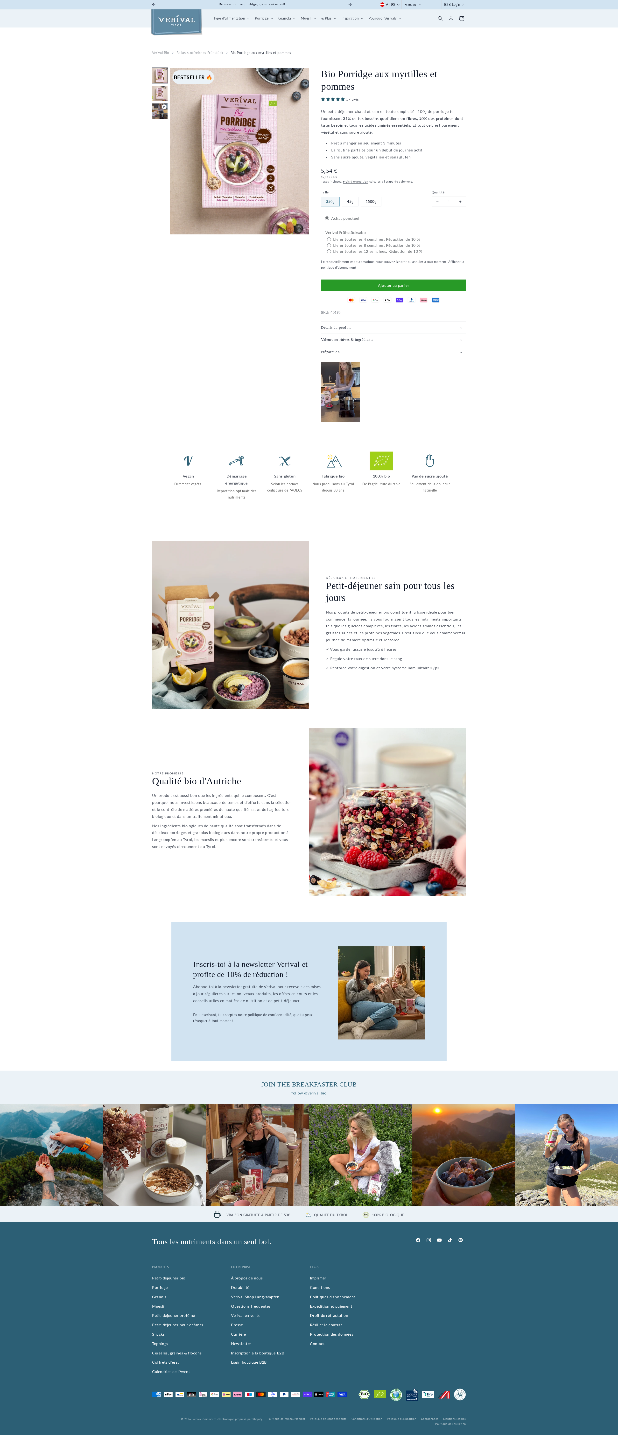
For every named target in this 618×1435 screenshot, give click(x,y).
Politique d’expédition (401, 1418)
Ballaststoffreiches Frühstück (199, 53)
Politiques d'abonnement (332, 1296)
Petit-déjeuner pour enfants (177, 1324)
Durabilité (240, 1287)
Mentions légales (454, 1418)
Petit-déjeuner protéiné (173, 1315)
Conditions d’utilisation (366, 1418)
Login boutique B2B (249, 1362)
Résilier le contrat (326, 1324)
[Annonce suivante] (350, 4)
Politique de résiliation (450, 1423)
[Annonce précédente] (153, 4)
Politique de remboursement (286, 1418)
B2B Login (452, 4)
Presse (237, 1324)
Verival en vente (245, 1315)
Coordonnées (429, 1418)
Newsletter (241, 1343)
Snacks (158, 1334)
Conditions (320, 1287)
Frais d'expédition (355, 181)
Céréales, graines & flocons (177, 1352)
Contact (317, 1343)
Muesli (158, 1306)
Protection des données (331, 1334)
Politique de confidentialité (328, 1418)
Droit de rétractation (329, 1315)
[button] (231, 18)
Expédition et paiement (331, 1306)
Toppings (160, 1343)
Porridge (160, 1287)
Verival (197, 1419)
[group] (51, 1155)
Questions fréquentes (251, 1306)
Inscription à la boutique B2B (257, 1352)
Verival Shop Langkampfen (255, 1296)
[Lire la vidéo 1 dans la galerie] (160, 111)
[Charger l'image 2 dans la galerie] (160, 93)
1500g (371, 201)
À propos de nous (247, 1278)
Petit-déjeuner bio (168, 1278)
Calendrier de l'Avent (171, 1371)
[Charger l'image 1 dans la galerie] (160, 75)
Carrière (238, 1334)
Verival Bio (160, 53)
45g (350, 201)
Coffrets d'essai (166, 1362)
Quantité (438, 192)
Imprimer (318, 1278)
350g (330, 201)
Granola (159, 1296)
